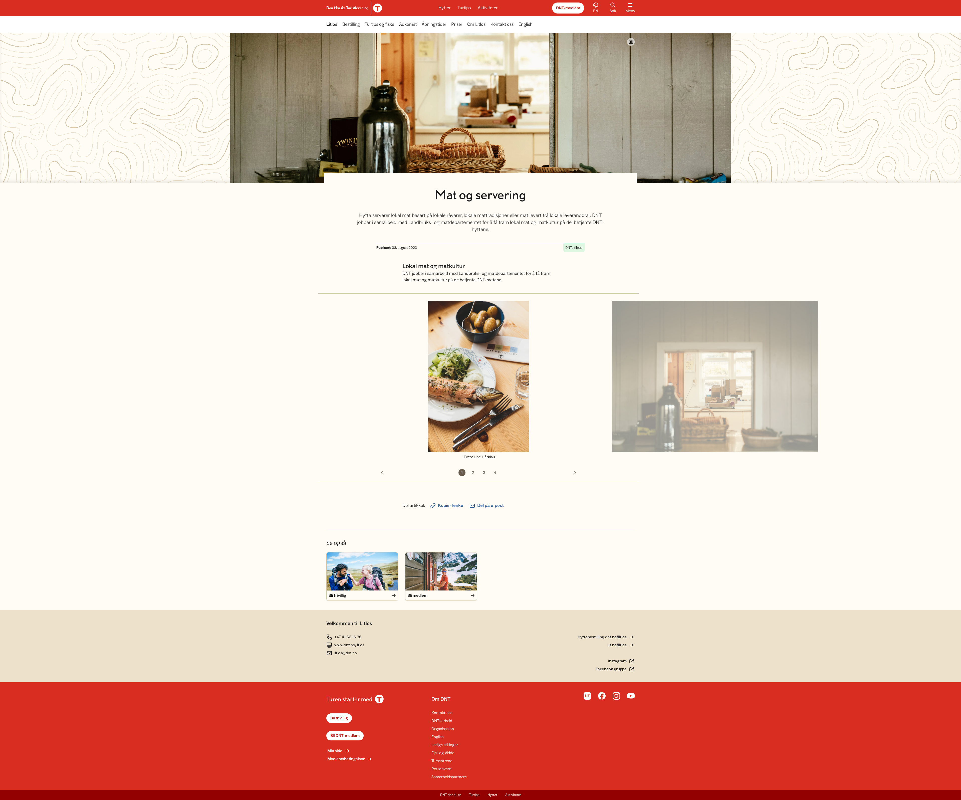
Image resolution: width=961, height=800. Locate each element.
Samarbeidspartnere (449, 776)
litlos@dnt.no (345, 653)
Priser (456, 24)
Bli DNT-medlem (345, 735)
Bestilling (351, 24)
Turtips (464, 8)
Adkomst (408, 24)
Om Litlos (476, 24)
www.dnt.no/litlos (349, 645)
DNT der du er (450, 795)
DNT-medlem (568, 8)
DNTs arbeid (441, 720)
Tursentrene (441, 760)
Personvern (441, 768)
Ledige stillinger (444, 744)
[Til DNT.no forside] (353, 8)
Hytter (444, 8)
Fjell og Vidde (442, 752)
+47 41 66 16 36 (347, 637)
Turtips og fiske (379, 24)
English (526, 24)
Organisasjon (442, 728)
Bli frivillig (339, 718)
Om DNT (440, 699)
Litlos (331, 24)
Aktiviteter (488, 8)
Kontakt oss (502, 24)
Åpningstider (434, 24)
